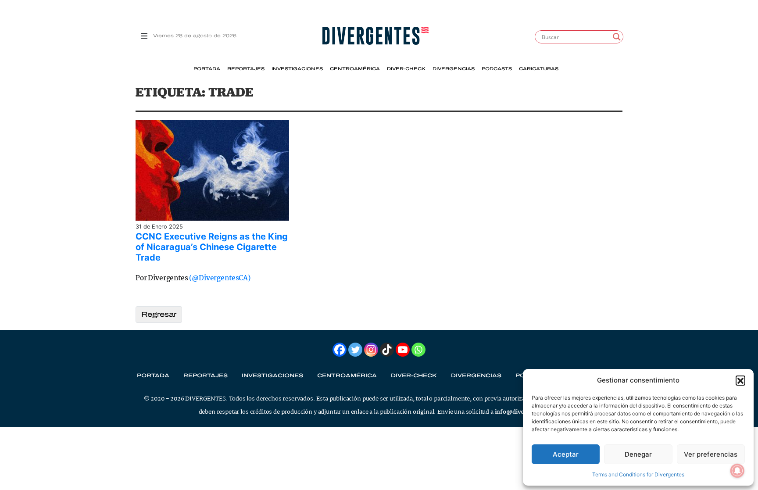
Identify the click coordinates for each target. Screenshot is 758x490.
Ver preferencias (710, 454)
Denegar (638, 454)
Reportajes (246, 69)
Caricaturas (538, 69)
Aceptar (566, 454)
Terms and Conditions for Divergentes (638, 474)
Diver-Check (406, 69)
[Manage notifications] (737, 471)
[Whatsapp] (418, 350)
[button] (740, 380)
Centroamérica (355, 69)
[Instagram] (371, 350)
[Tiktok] (387, 350)
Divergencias (454, 69)
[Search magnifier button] (617, 37)
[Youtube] (403, 350)
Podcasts (497, 69)
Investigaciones (297, 69)
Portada (206, 69)
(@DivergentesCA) (219, 278)
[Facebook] (340, 350)
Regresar (158, 314)
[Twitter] (355, 350)
